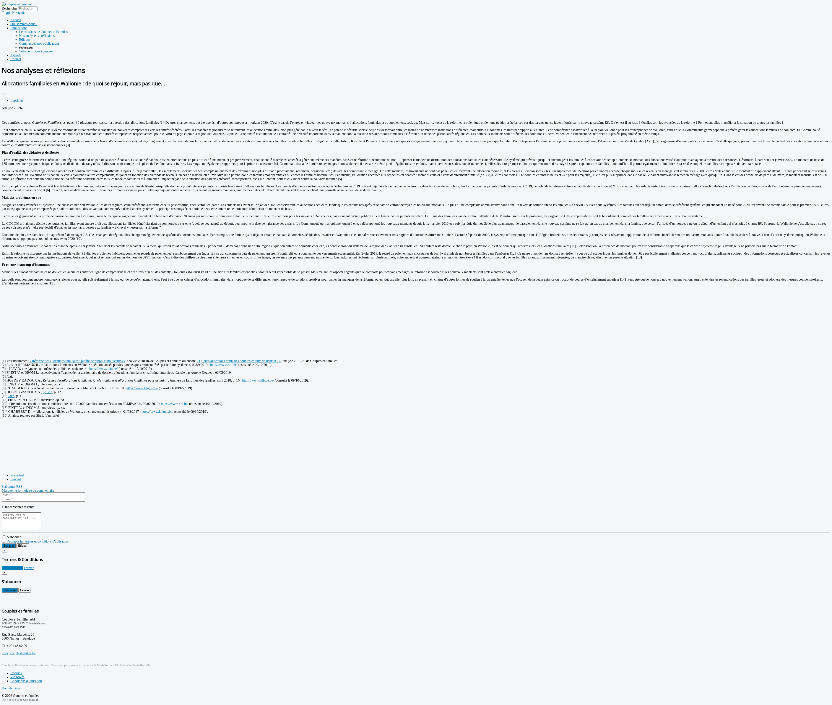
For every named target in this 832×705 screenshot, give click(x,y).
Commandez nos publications (39, 43)
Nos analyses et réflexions (37, 35)
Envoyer (8, 545)
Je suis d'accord (12, 568)
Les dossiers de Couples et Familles (43, 32)
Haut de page (11, 688)
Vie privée (17, 677)
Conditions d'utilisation (26, 681)
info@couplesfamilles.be (19, 653)
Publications (18, 28)
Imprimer (16, 100)
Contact (15, 59)
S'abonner (9, 486)
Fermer (29, 568)
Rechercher (9, 8)
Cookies (16, 673)
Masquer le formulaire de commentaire (28, 490)
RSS (19, 486)
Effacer (22, 545)
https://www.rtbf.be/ (223, 365)
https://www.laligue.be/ (258, 380)
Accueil (15, 20)
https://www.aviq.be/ (103, 368)
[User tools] (3, 94)
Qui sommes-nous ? (23, 24)
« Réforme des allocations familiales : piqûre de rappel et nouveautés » (77, 361)
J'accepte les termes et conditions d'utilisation (37, 541)
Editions (24, 39)
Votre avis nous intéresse (36, 51)
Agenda (15, 55)
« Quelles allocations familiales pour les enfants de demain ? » (239, 361)
